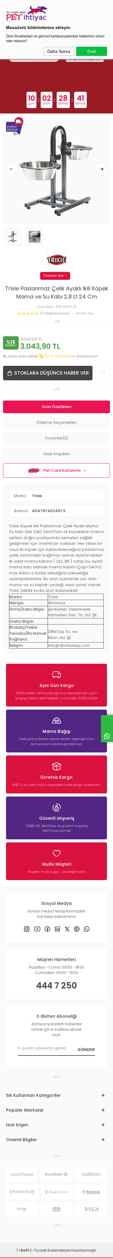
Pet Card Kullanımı (62, 470)
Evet (91, 51)
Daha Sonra (58, 51)
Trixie (37, 496)
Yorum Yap (85, 313)
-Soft (23, 1250)
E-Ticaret (38, 1250)
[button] (11, 169)
